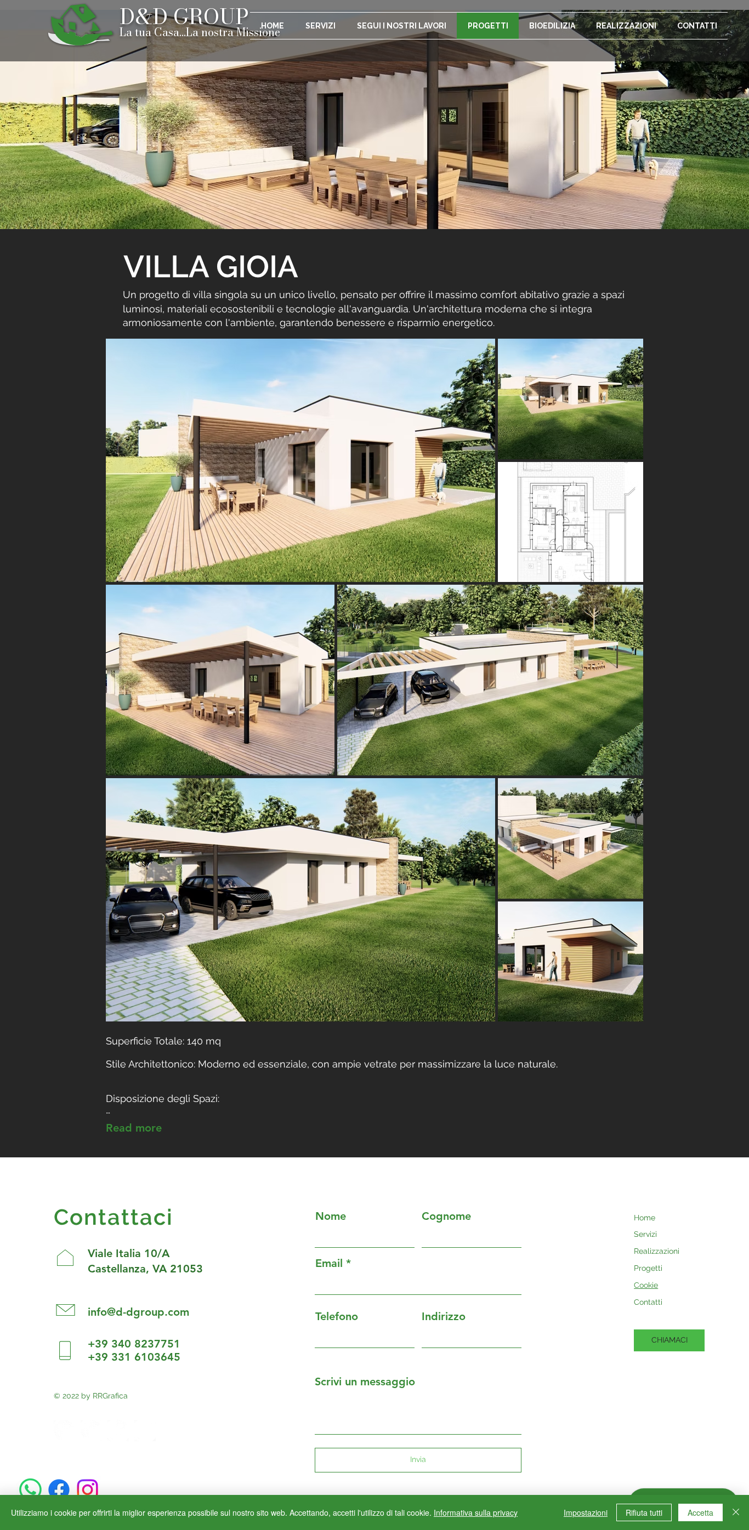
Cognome (446, 1216)
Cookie (646, 1285)
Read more (134, 1127)
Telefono (336, 1316)
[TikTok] (145, 1430)
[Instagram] (87, 1490)
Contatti (648, 1302)
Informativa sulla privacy (476, 1512)
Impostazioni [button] (586, 1512)
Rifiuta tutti (644, 1512)
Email (329, 1263)
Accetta (700, 1512)
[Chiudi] (735, 1512)
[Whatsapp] (30, 1490)
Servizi (645, 1234)
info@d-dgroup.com (138, 1311)
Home (644, 1217)
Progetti (648, 1268)
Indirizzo (444, 1316)
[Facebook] (59, 1490)
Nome (330, 1216)
